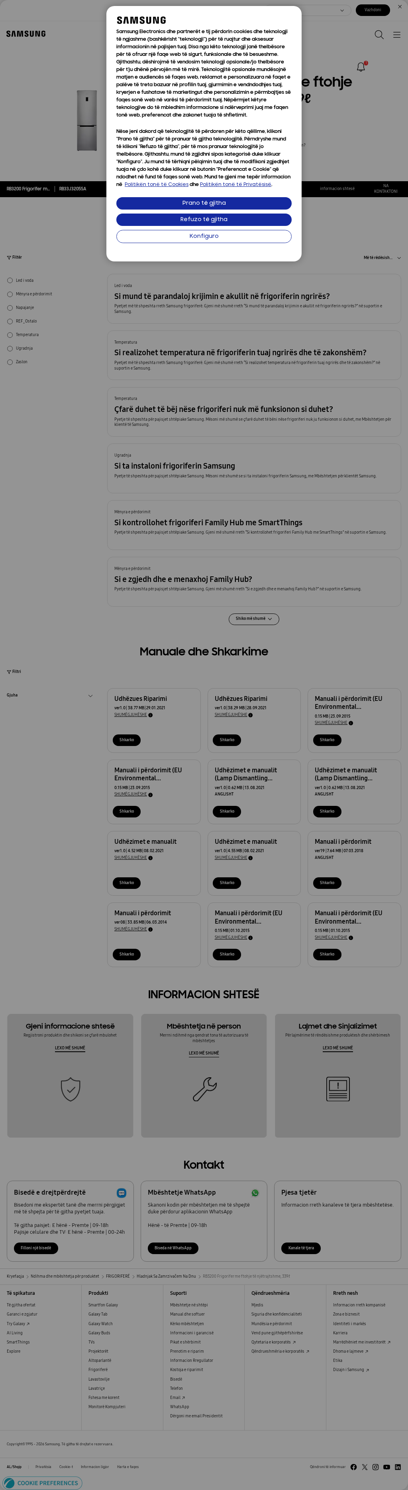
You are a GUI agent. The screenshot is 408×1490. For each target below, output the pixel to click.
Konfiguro (204, 236)
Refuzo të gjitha (204, 220)
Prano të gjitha (204, 203)
